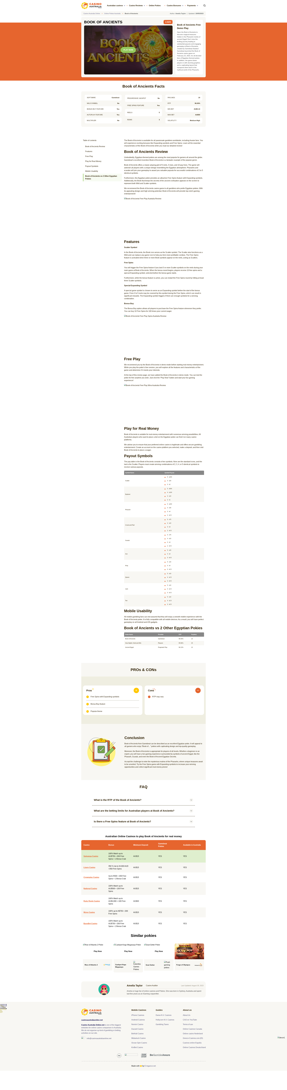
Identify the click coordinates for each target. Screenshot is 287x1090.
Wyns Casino (89, 912)
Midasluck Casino (138, 1038)
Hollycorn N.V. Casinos (165, 1020)
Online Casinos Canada (192, 1029)
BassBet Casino (90, 924)
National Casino (90, 888)
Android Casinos (138, 1020)
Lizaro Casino (89, 867)
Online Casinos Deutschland (194, 1047)
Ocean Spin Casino (139, 1043)
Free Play (89, 156)
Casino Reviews (136, 6)
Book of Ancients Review (95, 146)
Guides (159, 1010)
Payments (191, 6)
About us (187, 1010)
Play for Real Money (93, 161)
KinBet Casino (137, 1047)
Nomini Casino (137, 1024)
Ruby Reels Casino (92, 901)
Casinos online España (192, 1043)
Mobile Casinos (138, 1010)
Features (88, 151)
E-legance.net (150, 1066)
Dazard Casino (137, 1029)
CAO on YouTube (190, 1020)
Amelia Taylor (135, 985)
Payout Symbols (91, 166)
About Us (186, 1015)
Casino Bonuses (174, 6)
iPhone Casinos (137, 1015)
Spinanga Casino (91, 856)
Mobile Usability (91, 171)
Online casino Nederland (193, 1034)
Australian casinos (115, 6)
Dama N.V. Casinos (163, 1015)
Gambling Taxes (162, 1024)
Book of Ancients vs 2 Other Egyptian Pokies (101, 177)
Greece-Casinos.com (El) (193, 1038)
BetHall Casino (137, 1034)
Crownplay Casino (91, 877)
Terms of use (188, 1024)
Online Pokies (155, 6)
